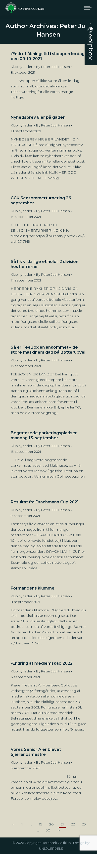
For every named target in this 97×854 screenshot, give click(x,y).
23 (84, 824)
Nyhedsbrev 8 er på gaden (38, 117)
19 (40, 824)
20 (51, 824)
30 (48, 830)
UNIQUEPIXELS (51, 848)
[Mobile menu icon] (88, 8)
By (53, 67)
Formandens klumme (32, 588)
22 (73, 824)
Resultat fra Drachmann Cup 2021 (45, 502)
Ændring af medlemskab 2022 (42, 663)
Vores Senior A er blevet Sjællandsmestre (36, 752)
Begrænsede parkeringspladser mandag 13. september (44, 435)
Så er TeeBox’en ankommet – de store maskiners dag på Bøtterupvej (48, 350)
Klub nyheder (21, 67)
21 (62, 824)
